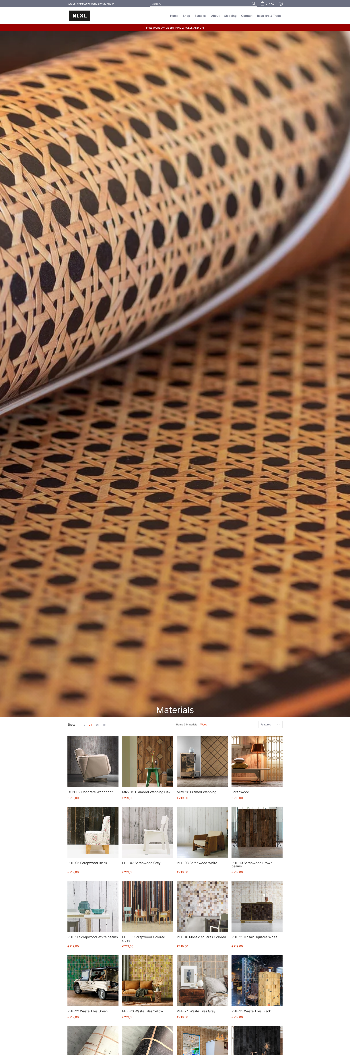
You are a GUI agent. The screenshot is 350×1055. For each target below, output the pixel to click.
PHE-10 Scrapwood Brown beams (252, 864)
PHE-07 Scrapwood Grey (141, 863)
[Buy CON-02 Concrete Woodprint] (92, 761)
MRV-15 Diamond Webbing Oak (146, 792)
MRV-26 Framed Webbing (196, 792)
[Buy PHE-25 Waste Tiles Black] (257, 980)
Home (179, 724)
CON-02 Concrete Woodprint (90, 792)
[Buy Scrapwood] (257, 761)
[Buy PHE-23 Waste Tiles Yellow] (147, 980)
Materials (191, 724)
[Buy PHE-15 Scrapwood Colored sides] (147, 906)
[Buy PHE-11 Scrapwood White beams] (92, 906)
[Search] (254, 3)
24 (90, 724)
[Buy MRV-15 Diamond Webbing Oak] (147, 761)
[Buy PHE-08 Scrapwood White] (202, 832)
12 (83, 724)
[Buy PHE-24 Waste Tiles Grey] (202, 980)
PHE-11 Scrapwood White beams (92, 937)
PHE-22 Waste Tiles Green (87, 1011)
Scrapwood (240, 792)
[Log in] (280, 3)
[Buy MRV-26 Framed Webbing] (202, 761)
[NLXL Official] (79, 15)
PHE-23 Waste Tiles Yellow (142, 1011)
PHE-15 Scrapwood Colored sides (143, 938)
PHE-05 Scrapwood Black (87, 863)
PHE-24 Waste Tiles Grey (196, 1011)
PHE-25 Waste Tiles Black (251, 1011)
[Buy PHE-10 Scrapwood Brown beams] (257, 832)
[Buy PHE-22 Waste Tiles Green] (92, 980)
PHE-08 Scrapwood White (197, 863)
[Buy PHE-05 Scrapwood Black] (92, 832)
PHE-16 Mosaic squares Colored (201, 937)
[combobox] (200, 3)
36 (97, 724)
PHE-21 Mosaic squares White (254, 937)
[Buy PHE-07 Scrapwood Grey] (147, 832)
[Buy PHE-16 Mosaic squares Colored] (202, 906)
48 (104, 724)
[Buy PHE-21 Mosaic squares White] (257, 906)
